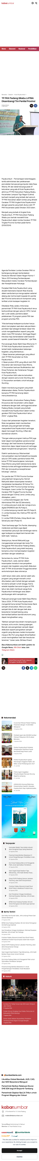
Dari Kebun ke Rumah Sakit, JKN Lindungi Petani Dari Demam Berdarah (19, 916)
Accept (19, 1151)
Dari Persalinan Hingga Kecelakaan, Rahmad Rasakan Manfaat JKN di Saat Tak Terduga (21, 895)
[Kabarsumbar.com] (8, 3)
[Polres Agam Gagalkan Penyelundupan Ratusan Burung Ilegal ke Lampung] (7, 775)
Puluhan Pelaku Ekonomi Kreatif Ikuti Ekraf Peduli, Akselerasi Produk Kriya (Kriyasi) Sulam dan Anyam (21, 887)
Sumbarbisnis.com (13, 1075)
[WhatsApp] (35, 668)
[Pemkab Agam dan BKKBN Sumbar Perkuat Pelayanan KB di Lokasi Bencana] (7, 738)
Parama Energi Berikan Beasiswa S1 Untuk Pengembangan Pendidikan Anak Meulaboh (22, 856)
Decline (19, 1157)
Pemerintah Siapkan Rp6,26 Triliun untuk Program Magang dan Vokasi (19, 1094)
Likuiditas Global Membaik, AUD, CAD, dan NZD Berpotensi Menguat (18, 1080)
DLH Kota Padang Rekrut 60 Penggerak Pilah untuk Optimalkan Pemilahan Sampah (21, 864)
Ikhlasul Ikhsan (5, 105)
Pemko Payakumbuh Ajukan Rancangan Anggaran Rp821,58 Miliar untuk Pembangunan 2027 (24, 762)
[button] (32, 3)
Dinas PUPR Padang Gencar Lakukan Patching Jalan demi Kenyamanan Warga (21, 880)
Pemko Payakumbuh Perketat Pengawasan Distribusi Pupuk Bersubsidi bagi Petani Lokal (23, 749)
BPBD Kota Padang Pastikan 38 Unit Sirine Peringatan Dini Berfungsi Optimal (22, 903)
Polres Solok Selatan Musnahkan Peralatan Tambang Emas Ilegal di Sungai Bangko (17, 1019)
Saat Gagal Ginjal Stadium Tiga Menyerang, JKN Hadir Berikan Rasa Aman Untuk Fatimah (20, 872)
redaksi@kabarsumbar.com (14, 1115)
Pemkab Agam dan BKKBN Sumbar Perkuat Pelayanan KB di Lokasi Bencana (25, 737)
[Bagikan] (35, 105)
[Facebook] (23, 668)
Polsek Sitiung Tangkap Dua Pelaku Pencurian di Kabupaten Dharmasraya (18, 1012)
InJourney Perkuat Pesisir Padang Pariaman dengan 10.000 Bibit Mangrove (25, 725)
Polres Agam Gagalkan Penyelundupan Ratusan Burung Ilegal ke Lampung (24, 774)
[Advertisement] (19, 26)
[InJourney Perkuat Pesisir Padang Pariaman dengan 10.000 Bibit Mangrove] (7, 726)
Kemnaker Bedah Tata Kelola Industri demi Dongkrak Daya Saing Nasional (21, 848)
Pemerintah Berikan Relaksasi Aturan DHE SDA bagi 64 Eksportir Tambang (18, 1087)
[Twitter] (27, 668)
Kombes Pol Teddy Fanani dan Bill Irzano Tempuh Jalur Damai (19, 1005)
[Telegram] (31, 668)
